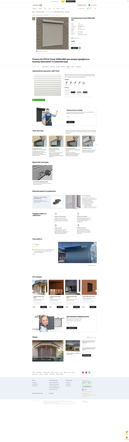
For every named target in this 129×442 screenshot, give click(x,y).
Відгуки (50, 8)
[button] (97, 144)
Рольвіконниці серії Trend (38, 297)
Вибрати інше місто (70, 1)
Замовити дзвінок (71, 327)
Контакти (63, 8)
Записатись (70, 122)
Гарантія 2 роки (76, 38)
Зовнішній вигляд (45, 66)
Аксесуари (58, 66)
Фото (92, 337)
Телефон (68, 116)
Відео (95, 337)
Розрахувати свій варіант (39, 99)
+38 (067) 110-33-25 (82, 5)
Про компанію (34, 8)
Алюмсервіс (37, 244)
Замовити (74, 47)
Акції (53, 8)
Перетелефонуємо (87, 386)
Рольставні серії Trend (88, 296)
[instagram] (83, 372)
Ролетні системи (39, 15)
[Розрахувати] (80, 48)
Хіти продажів (78, 66)
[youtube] (86, 372)
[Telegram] (89, 372)
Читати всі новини (86, 355)
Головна (33, 15)
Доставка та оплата (75, 49)
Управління (63, 66)
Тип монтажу (52, 66)
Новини (88, 337)
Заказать (43, 306)
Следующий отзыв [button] (91, 265)
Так (63, 1)
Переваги (68, 66)
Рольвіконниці (45, 15)
